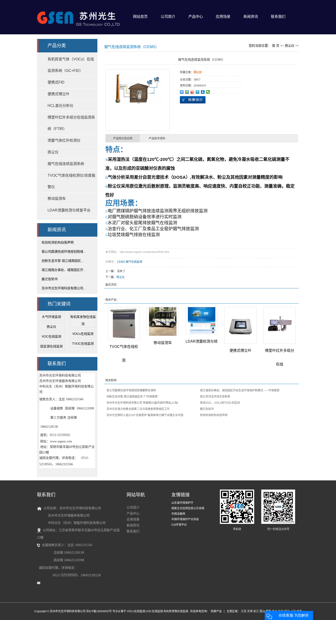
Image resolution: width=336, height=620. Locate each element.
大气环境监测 (51, 317)
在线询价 (192, 99)
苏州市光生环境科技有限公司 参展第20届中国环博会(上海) (142, 402)
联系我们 (278, 17)
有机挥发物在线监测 (175, 611)
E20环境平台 (179, 524)
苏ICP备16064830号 (99, 611)
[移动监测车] (163, 321)
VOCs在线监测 (82, 334)
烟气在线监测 (134, 261)
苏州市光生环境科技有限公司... (64, 288)
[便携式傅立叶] (240, 325)
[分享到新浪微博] (192, 92)
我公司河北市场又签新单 (215, 396)
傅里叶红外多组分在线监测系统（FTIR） (71, 123)
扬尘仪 (53, 152)
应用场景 (223, 17)
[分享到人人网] (203, 92)
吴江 (256, 611)
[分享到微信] (208, 92)
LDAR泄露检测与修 (202, 341)
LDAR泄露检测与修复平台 (69, 210)
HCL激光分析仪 (60, 106)
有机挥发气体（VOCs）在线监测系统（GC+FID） (71, 65)
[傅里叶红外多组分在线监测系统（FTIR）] (280, 325)
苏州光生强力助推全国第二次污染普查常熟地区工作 (138, 409)
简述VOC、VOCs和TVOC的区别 (220, 402)
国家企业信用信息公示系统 (187, 508)
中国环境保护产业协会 (185, 519)
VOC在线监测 (51, 336)
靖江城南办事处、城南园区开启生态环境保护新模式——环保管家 (240, 390)
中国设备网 (178, 513)
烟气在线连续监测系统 (66, 164)
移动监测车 (57, 198)
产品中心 (195, 17)
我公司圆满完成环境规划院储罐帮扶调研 (131, 390)
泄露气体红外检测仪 (64, 140)
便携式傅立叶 (58, 94)
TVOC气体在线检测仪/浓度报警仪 (71, 181)
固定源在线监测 (51, 346)
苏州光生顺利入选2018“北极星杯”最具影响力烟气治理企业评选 (145, 415)
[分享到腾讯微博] (198, 92)
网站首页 (140, 17)
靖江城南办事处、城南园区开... (64, 270)
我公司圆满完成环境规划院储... (64, 251)
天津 (250, 611)
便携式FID (56, 82)
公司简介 (168, 17)
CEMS (121, 261)
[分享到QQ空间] (187, 92)
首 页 (275, 45)
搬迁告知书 (50, 279)
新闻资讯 (250, 17)
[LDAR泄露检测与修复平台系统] (202, 321)
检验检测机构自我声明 (58, 242)
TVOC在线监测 (83, 343)
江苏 (243, 611)
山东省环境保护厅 (182, 502)
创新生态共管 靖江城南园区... (63, 261)
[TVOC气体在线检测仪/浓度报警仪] (124, 323)
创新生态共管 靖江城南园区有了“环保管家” (132, 396)
